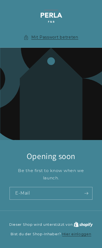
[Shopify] (83, 224)
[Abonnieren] (86, 193)
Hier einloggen (76, 234)
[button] (51, 37)
